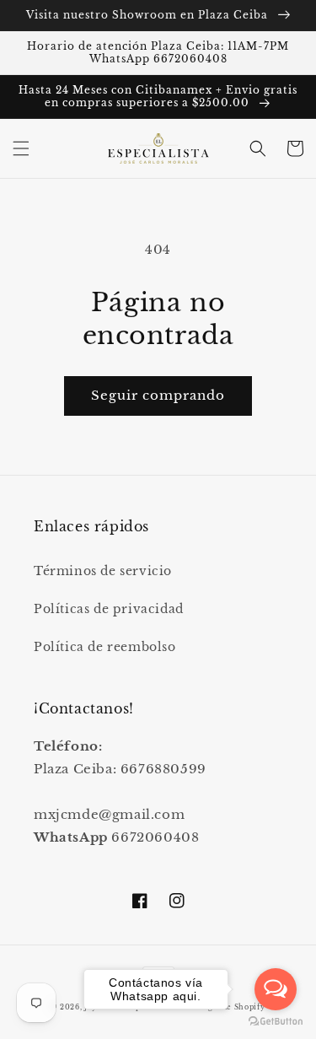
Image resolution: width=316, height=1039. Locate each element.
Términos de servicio (103, 571)
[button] (21, 148)
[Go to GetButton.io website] (276, 1021)
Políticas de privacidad (109, 608)
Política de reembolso (105, 646)
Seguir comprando (158, 395)
